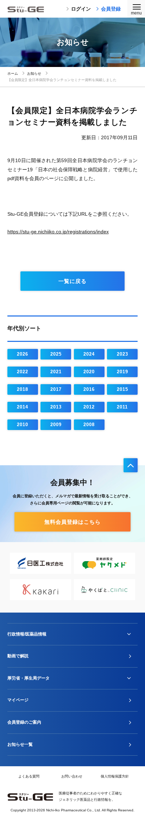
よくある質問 (28, 776)
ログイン (81, 9)
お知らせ (34, 73)
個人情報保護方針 (115, 776)
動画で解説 (18, 655)
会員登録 (111, 9)
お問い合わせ (71, 776)
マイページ (18, 700)
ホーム (12, 73)
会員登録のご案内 (24, 722)
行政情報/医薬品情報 (26, 634)
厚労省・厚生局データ (28, 678)
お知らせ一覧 (20, 744)
